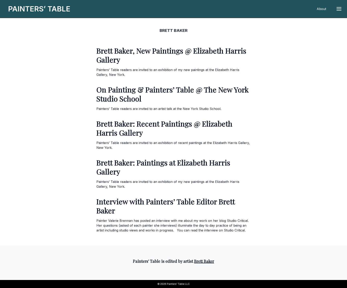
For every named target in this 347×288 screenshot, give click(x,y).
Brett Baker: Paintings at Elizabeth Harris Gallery (163, 167)
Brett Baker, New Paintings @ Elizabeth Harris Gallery (171, 55)
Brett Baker (204, 261)
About (321, 9)
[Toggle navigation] (339, 8)
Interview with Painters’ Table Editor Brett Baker (165, 206)
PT (39, 9)
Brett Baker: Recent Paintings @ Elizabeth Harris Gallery (164, 128)
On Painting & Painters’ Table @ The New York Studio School (172, 94)
